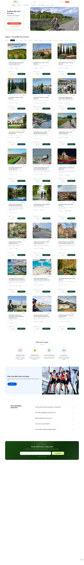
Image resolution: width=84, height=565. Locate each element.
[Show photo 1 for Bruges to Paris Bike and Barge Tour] (65, 163)
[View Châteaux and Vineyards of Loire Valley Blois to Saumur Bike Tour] (17, 304)
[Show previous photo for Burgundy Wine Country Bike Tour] (9, 156)
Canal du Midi (35, 40)
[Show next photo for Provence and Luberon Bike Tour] (75, 193)
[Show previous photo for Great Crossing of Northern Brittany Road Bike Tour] (34, 303)
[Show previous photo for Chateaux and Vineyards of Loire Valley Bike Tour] (34, 193)
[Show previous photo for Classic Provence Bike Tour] (59, 51)
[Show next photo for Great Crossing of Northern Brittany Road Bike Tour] (50, 303)
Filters (7, 40)
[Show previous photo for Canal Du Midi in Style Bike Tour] (59, 267)
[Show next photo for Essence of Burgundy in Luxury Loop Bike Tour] (25, 51)
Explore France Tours (14, 23)
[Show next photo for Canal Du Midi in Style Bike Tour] (75, 267)
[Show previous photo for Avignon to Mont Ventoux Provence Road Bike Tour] (34, 267)
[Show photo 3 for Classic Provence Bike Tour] (67, 58)
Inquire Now (12, 108)
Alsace (17, 40)
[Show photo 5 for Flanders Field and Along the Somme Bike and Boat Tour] (68, 237)
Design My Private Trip (14, 26)
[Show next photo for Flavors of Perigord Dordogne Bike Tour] (25, 230)
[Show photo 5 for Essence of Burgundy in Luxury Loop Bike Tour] (18, 58)
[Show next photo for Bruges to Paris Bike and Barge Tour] (75, 156)
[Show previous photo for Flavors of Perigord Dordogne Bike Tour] (9, 230)
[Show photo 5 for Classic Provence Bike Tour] (68, 58)
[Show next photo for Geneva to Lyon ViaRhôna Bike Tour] (75, 121)
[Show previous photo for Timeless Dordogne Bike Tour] (34, 86)
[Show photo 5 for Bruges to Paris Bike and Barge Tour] (68, 163)
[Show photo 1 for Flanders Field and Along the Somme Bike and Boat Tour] (65, 237)
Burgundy (30, 40)
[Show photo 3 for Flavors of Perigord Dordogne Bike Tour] (17, 237)
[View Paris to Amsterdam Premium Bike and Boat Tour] (17, 193)
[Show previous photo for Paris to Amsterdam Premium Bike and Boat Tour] (9, 193)
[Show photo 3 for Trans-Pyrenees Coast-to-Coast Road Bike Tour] (42, 237)
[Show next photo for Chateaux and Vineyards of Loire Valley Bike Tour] (50, 193)
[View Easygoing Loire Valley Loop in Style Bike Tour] (67, 86)
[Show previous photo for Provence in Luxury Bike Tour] (34, 51)
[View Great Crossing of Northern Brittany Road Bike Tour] (42, 304)
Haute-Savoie (56, 40)
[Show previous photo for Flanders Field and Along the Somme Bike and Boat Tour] (59, 230)
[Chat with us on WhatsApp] (82, 559)
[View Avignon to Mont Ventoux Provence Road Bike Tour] (42, 267)
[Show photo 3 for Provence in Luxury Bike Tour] (42, 58)
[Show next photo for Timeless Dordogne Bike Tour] (50, 86)
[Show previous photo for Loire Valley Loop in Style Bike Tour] (9, 121)
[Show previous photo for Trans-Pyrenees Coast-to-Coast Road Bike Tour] (34, 230)
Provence (71, 40)
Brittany (26, 40)
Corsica (46, 40)
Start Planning (11, 384)
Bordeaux (21, 40)
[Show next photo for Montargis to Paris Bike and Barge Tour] (75, 303)
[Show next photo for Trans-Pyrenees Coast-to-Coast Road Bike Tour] (50, 230)
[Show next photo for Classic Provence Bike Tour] (75, 51)
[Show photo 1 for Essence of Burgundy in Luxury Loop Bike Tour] (15, 58)
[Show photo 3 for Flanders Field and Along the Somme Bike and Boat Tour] (67, 237)
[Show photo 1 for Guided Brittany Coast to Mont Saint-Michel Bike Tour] (40, 163)
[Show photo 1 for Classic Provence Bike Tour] (65, 58)
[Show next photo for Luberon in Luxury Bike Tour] (25, 86)
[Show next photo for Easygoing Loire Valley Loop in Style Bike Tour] (75, 86)
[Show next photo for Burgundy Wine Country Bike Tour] (25, 156)
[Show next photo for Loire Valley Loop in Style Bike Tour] (25, 121)
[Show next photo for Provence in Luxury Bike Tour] (50, 51)
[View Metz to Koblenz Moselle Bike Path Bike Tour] (42, 121)
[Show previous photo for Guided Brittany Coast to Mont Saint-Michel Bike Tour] (34, 156)
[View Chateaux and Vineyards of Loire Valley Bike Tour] (42, 193)
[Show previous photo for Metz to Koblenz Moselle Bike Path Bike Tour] (34, 121)
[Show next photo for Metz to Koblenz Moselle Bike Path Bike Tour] (50, 121)
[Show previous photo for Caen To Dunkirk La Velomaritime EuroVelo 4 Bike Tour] (9, 267)
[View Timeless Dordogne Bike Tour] (42, 86)
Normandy (66, 40)
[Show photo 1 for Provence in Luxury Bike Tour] (40, 58)
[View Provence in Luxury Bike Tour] (42, 51)
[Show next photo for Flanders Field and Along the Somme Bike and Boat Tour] (75, 230)
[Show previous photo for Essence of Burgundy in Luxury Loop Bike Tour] (9, 51)
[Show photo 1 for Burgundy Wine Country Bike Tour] (15, 163)
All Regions (12, 40)
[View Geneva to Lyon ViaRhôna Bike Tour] (67, 121)
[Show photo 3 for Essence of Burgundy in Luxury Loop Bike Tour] (17, 58)
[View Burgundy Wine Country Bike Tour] (17, 156)
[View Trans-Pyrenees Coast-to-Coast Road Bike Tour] (42, 230)
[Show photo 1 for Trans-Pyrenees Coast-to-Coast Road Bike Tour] (40, 237)
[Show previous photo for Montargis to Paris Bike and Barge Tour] (59, 303)
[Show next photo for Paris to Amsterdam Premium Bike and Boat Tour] (25, 193)
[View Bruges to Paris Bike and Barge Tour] (67, 156)
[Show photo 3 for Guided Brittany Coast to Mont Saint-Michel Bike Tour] (42, 163)
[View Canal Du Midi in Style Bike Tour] (67, 267)
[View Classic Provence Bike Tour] (67, 51)
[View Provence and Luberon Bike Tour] (67, 193)
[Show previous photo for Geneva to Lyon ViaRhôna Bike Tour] (59, 121)
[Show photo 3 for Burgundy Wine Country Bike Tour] (17, 163)
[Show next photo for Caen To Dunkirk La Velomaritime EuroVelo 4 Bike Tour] (25, 267)
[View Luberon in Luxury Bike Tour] (17, 86)
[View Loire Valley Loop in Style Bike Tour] (17, 121)
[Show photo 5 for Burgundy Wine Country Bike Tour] (18, 163)
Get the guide (58, 453)
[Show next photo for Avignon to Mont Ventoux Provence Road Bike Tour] (50, 267)
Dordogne (50, 40)
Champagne (41, 40)
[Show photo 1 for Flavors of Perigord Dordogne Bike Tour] (15, 237)
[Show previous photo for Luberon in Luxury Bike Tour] (9, 86)
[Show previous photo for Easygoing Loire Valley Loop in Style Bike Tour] (59, 86)
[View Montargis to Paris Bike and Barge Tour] (67, 304)
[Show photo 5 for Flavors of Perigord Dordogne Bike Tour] (18, 237)
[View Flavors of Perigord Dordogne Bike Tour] (17, 230)
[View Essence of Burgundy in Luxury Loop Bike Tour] (17, 51)
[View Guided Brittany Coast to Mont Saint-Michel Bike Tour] (42, 156)
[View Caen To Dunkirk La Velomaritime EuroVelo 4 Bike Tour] (17, 267)
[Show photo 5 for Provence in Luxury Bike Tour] (43, 58)
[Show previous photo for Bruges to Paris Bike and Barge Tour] (59, 156)
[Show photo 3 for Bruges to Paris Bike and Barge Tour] (67, 163)
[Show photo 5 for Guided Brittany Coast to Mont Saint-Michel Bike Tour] (43, 163)
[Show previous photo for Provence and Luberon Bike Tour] (59, 193)
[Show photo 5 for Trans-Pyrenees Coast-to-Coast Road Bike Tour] (43, 237)
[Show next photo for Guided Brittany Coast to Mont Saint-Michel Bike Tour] (50, 156)
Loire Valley (61, 40)
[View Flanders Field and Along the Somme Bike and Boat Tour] (67, 230)
